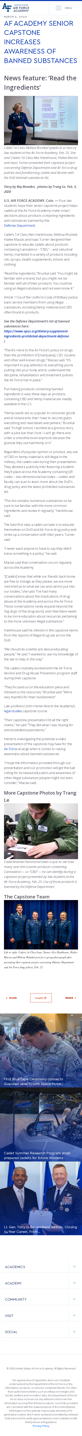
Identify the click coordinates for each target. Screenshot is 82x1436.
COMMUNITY (16, 1299)
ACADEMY (13, 1283)
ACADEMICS (15, 1267)
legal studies (13, 711)
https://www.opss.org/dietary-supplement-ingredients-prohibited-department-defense (36, 333)
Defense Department (19, 225)
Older (13, 997)
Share (39, 998)
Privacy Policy (41, 1426)
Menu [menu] (68, 8)
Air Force (10, 749)
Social (11, 1332)
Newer (69, 997)
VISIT (9, 1315)
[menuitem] (41, 1268)
